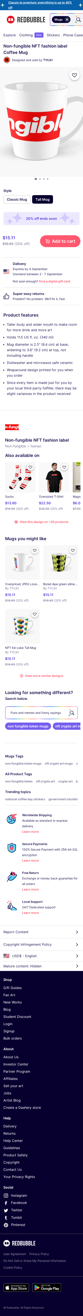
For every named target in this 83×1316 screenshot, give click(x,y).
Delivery (10, 1126)
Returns (9, 1133)
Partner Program (16, 1071)
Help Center (13, 1140)
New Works (12, 1002)
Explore (9, 35)
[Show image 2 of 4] (40, 179)
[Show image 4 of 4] (47, 179)
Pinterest (18, 1225)
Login (7, 1024)
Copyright (11, 1162)
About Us (11, 1057)
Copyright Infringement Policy (27, 944)
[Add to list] (74, 75)
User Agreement (14, 1254)
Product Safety (15, 1155)
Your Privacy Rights (19, 1177)
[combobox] (72, 19)
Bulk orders (12, 1038)
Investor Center (15, 1064)
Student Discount (17, 1016)
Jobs (7, 1093)
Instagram (19, 1195)
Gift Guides (12, 988)
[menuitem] (9, 35)
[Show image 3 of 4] (43, 179)
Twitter (16, 1210)
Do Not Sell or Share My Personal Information (34, 1260)
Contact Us (12, 1169)
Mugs (9, 756)
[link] (28, 726)
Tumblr (16, 1217)
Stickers (53, 35)
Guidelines (11, 1148)
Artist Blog (12, 1100)
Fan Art (9, 995)
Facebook (19, 1202)
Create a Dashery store (22, 1107)
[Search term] (78, 19)
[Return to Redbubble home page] (26, 20)
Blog (7, 1009)
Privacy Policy (39, 1254)
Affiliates (10, 1078)
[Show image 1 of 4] (36, 179)
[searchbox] (41, 713)
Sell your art (13, 1086)
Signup (8, 1031)
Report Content (16, 932)
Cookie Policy (12, 1267)
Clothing (30, 35)
